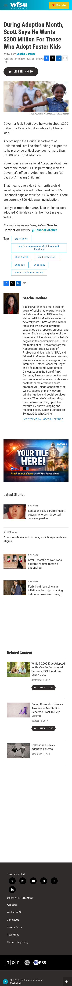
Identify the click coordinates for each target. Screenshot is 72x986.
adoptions (39, 264)
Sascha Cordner (25, 54)
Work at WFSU (14, 912)
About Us (12, 905)
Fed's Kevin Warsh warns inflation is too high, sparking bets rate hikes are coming (45, 590)
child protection (46, 257)
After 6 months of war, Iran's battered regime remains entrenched (45, 563)
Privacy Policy (14, 927)
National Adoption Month (29, 272)
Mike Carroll (21, 257)
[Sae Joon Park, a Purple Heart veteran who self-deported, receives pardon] (14, 511)
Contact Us (13, 920)
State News (21, 238)
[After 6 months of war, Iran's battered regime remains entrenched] (14, 561)
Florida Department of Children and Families (39, 248)
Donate (61, 5)
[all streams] (67, 981)
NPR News (33, 505)
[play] (5, 981)
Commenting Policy (17, 942)
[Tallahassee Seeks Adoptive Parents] (18, 750)
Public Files (13, 934)
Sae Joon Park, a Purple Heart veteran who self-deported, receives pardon (46, 514)
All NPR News (10, 532)
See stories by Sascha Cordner (43, 419)
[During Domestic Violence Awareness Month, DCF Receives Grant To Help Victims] (18, 710)
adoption (20, 264)
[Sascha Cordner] (11, 303)
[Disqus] (36, 815)
